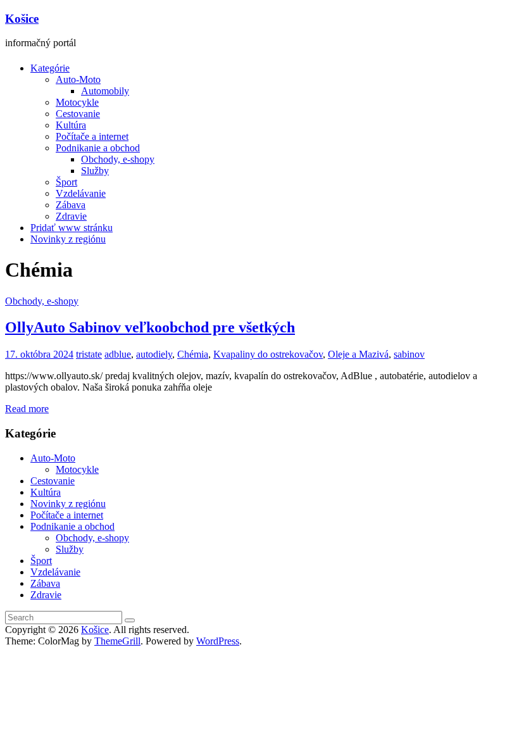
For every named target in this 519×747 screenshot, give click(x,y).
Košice (22, 18)
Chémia (192, 354)
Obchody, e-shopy (117, 159)
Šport (66, 182)
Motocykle (77, 102)
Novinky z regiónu (68, 239)
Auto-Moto (78, 79)
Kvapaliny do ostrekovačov (268, 354)
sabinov (409, 354)
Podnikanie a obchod (98, 147)
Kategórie (50, 68)
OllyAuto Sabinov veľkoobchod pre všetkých (150, 327)
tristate (89, 354)
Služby (95, 170)
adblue (117, 354)
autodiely (154, 354)
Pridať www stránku (71, 227)
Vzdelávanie (81, 193)
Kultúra (71, 125)
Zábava (70, 204)
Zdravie (71, 216)
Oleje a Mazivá (358, 354)
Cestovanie (78, 113)
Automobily (105, 90)
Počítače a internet (92, 136)
